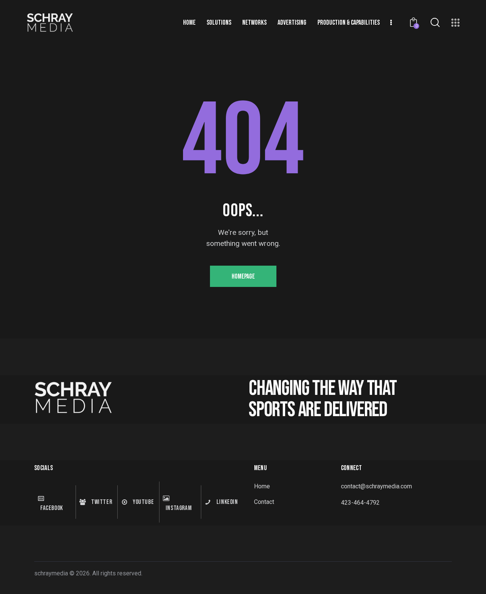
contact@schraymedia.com (376, 486)
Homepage (243, 276)
